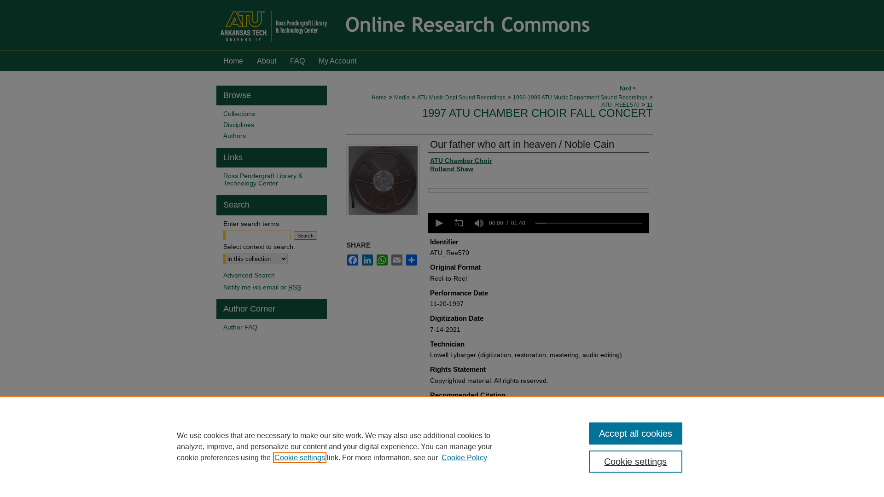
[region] (442, 446)
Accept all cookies (635, 433)
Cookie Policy (464, 458)
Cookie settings (299, 458)
